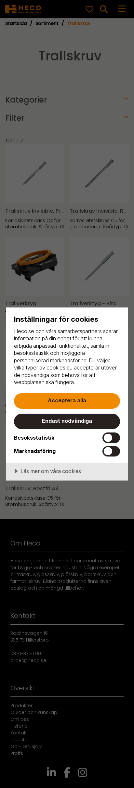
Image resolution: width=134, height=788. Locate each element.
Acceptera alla (67, 400)
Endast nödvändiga (67, 421)
